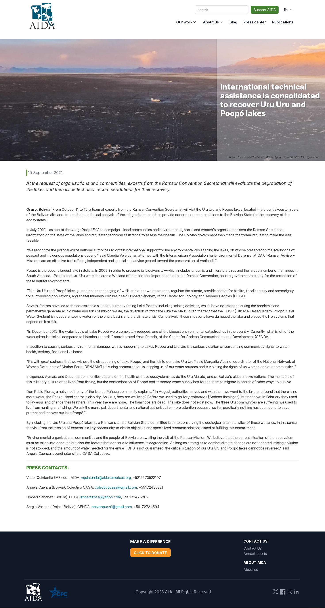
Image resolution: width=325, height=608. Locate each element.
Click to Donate (150, 553)
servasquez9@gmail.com (112, 507)
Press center (254, 22)
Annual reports (255, 553)
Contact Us (252, 548)
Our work (184, 22)
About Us (211, 22)
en (286, 9)
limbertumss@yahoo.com (100, 497)
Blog (233, 22)
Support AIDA (264, 10)
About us (250, 569)
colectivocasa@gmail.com (116, 487)
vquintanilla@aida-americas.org (106, 477)
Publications (282, 22)
